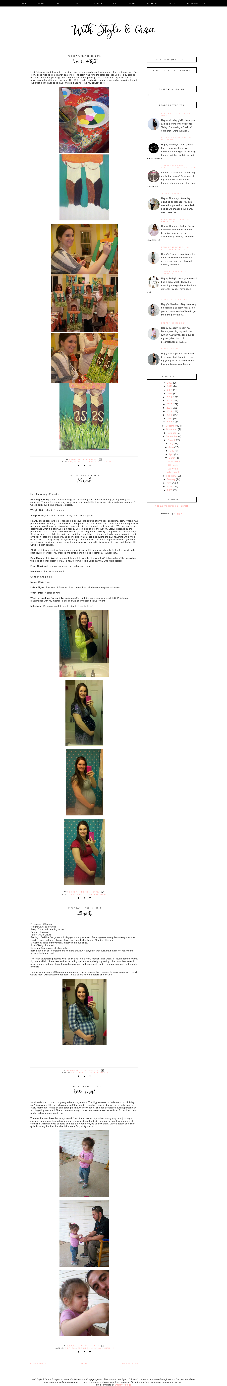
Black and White (171, 349)
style (60, 3)
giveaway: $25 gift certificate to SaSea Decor (178, 166)
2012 (169, 422)
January (171, 479)
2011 (169, 483)
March (172, 458)
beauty (98, 3)
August (171, 440)
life (115, 3)
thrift (133, 3)
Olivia (89, 894)
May (172, 450)
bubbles (83, 1348)
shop (172, 3)
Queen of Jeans (171, 193)
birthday (70, 1348)
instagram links (196, 3)
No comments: (90, 892)
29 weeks (84, 914)
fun (108, 462)
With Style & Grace (113, 31)
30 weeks (84, 481)
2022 (169, 386)
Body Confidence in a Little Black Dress (175, 248)
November (171, 429)
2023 (169, 382)
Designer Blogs (123, 1384)
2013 (169, 418)
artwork (79, 462)
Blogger (178, 513)
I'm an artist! (84, 62)
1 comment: (90, 459)
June (171, 447)
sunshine (108, 1348)
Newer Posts (130, 1363)
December (171, 425)
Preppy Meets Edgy (173, 323)
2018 (169, 400)
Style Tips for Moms (174, 299)
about (42, 3)
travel (78, 3)
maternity (77, 894)
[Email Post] (100, 459)
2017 (169, 404)
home (24, 3)
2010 (169, 486)
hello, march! (84, 1092)
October (172, 433)
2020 (169, 393)
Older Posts (38, 1363)
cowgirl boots (95, 462)
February (171, 475)
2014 (169, 415)
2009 (169, 490)
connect (152, 3)
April (171, 454)
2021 (169, 390)
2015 (169, 411)
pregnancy (101, 894)
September (172, 436)
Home (84, 1363)
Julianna (95, 1348)
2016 (169, 407)
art (70, 462)
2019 (169, 397)
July (171, 443)
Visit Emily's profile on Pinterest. (171, 505)
